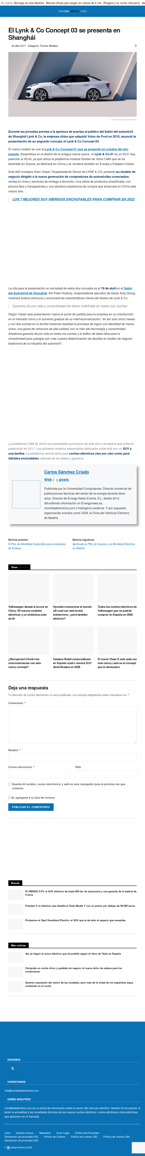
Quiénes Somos (25, 1133)
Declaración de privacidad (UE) (21, 1136)
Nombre (14, 750)
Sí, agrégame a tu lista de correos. (33, 797)
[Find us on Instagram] (19, 1068)
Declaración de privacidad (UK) (21, 1140)
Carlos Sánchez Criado (66, 472)
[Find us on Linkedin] (38, 1068)
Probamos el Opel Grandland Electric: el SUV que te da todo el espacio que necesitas (75, 920)
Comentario (17, 703)
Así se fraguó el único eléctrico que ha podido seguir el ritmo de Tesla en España (73, 953)
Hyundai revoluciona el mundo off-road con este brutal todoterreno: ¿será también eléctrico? (72, 613)
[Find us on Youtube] (32, 1068)
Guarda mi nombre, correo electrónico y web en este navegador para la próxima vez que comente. (68, 786)
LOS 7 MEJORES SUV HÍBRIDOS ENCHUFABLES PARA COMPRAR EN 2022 (73, 199)
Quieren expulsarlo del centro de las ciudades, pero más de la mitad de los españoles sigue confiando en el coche (79, 984)
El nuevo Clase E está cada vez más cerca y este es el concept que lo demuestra (117, 663)
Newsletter (45, 1133)
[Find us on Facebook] (6, 1068)
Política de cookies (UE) (84, 1136)
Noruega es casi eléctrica (29, 3)
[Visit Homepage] (72, 11)
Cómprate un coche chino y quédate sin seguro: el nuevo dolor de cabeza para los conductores (73, 969)
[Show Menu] (6, 11)
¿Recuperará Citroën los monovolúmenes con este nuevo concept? (24, 663)
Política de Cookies (54, 1136)
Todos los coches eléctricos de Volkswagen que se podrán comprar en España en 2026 (117, 611)
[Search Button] (138, 11)
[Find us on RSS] (26, 1068)
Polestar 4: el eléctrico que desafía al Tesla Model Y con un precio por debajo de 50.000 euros (80, 905)
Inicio (7, 1133)
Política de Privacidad (87, 1133)
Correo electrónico (21, 767)
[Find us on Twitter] (12, 1068)
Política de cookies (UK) (116, 1136)
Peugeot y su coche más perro (121, 3)
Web (78, 767)
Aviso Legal (62, 1133)
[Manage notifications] (8, 1148)
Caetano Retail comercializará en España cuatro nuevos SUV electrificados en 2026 (72, 663)
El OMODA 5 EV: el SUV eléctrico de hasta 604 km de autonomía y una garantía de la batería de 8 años (81, 892)
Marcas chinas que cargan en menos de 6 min (74, 3)
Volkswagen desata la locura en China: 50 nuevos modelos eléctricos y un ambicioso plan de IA (28, 613)
